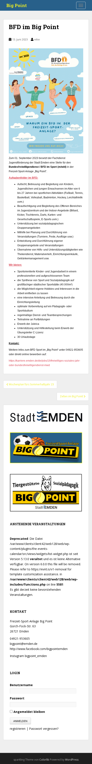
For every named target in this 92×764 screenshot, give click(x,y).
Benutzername (21, 685)
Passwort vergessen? (43, 729)
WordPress (72, 759)
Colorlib (44, 759)
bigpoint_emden (36, 656)
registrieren (17, 729)
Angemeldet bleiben (29, 712)
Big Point (16, 5)
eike (37, 39)
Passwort (17, 698)
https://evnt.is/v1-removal (49, 569)
